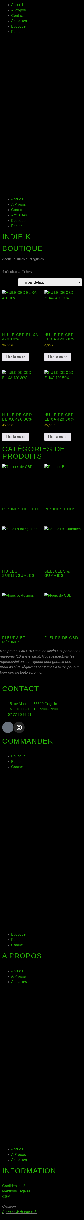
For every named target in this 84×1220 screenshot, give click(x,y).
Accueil (17, 5)
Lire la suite (15, 357)
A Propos (18, 10)
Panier (16, 32)
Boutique (18, 26)
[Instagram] (19, 727)
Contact (17, 15)
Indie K (16, 237)
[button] (42, 115)
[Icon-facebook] (7, 727)
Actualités (19, 21)
